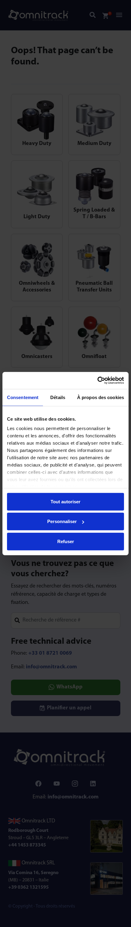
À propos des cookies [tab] (100, 397)
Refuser (65, 541)
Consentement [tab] (22, 397)
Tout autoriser (65, 501)
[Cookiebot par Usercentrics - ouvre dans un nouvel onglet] (97, 380)
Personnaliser (62, 521)
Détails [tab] (57, 397)
